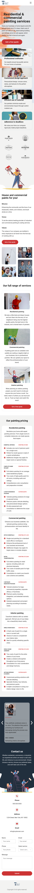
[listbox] (25, 850)
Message (5, 855)
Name (4, 838)
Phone (4, 846)
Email (20, 838)
